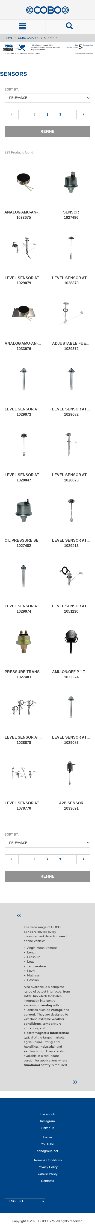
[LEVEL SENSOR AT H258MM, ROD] (24, 777)
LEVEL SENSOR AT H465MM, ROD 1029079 (35, 280)
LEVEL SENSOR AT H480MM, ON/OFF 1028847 (38, 477)
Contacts (47, 1181)
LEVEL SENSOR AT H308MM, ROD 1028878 (35, 740)
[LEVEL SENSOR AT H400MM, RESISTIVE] (24, 383)
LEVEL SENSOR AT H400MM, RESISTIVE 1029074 (41, 608)
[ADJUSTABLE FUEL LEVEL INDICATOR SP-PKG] (71, 318)
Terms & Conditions (47, 1160)
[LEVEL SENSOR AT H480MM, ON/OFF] (24, 449)
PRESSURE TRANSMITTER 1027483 (29, 674)
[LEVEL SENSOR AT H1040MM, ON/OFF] (71, 252)
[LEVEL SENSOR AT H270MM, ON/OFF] (71, 515)
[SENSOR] (71, 187)
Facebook (47, 1114)
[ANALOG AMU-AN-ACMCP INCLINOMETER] (24, 318)
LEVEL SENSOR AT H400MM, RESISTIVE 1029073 (41, 411)
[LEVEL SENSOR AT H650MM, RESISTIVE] (71, 383)
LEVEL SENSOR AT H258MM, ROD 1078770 (35, 805)
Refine (47, 132)
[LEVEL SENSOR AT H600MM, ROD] (71, 449)
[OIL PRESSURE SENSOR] (24, 515)
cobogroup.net (47, 1151)
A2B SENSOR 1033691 (71, 805)
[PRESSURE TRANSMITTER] (24, 646)
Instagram (47, 1121)
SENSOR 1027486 (71, 214)
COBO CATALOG (28, 38)
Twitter (47, 1137)
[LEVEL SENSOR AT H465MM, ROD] (24, 252)
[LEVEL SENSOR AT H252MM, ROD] (71, 580)
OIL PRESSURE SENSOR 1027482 (27, 543)
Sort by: (12, 89)
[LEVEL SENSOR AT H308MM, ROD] (24, 712)
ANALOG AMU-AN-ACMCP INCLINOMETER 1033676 (43, 346)
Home (9, 38)
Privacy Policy (48, 1167)
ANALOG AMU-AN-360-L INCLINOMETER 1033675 (40, 214)
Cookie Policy (47, 1174)
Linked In (47, 1128)
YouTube (47, 1144)
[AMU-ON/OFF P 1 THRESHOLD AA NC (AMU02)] (71, 646)
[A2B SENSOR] (71, 777)
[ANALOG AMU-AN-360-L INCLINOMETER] (23, 187)
